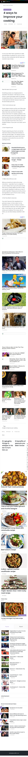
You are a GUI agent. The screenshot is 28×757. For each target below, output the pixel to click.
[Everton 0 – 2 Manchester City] (5, 670)
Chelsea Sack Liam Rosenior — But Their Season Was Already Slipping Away (17, 638)
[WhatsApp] (2, 756)
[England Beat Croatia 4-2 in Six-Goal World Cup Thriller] (5, 632)
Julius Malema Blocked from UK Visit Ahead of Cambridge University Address (17, 651)
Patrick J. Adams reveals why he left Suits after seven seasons (17, 726)
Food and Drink (9, 5)
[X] (1, 756)
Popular (7, 626)
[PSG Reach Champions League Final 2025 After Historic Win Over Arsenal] (5, 645)
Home (4, 5)
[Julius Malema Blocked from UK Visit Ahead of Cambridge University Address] (5, 652)
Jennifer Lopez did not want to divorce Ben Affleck (17, 732)
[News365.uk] (6, 1)
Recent (21, 626)
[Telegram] (3, 756)
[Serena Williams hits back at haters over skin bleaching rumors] (5, 715)
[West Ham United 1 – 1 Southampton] (5, 664)
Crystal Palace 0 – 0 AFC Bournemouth (16, 675)
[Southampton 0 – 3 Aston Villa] (5, 688)
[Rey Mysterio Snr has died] (5, 709)
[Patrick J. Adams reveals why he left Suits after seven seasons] (5, 727)
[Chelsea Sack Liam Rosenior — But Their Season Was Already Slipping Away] (5, 638)
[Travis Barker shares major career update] (5, 721)
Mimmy (5, 24)
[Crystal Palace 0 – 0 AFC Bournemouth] (5, 676)
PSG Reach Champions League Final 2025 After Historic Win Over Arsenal (18, 645)
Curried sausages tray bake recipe (12, 618)
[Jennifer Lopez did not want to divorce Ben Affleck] (5, 734)
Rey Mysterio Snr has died (16, 708)
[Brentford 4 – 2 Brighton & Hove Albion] (5, 682)
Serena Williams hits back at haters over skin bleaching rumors (18, 714)
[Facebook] (0, 756)
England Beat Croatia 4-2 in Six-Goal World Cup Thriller (18, 631)
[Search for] (26, 2)
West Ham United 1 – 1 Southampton (15, 663)
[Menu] (1, 2)
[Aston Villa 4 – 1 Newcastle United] (5, 658)
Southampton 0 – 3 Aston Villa (17, 687)
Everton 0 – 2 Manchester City (17, 669)
